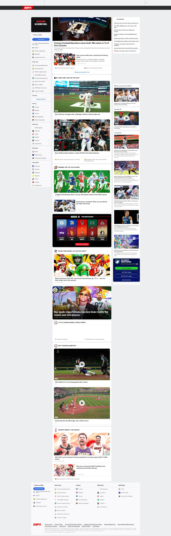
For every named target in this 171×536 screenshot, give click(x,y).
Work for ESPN (86, 526)
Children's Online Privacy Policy (93, 524)
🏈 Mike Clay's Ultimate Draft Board (93, 68)
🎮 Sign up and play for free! (82, 72)
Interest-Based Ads (109, 524)
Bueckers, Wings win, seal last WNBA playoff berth (125, 35)
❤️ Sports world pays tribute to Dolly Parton (125, 51)
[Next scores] (146, 3)
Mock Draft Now (126, 280)
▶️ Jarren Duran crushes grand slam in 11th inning (67, 159)
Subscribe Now (41, 39)
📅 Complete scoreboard (61, 339)
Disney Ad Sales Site (74, 526)
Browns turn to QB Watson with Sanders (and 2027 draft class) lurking (126, 151)
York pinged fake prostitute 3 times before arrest (126, 41)
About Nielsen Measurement (126, 524)
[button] (142, 8)
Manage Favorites (41, 99)
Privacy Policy (59, 524)
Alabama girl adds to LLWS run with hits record (126, 38)
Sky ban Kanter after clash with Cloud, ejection (126, 48)
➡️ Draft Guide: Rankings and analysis (64, 68)
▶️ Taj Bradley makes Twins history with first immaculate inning (95, 160)
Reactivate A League (126, 276)
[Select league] (28, 3)
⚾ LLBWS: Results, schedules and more (94, 339)
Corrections (96, 526)
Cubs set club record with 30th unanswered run (126, 23)
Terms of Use (48, 524)
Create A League (126, 268)
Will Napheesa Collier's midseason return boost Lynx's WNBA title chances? (126, 226)
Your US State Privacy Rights (73, 524)
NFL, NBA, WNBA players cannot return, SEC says (125, 26)
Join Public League (126, 272)
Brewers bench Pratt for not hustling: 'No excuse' (124, 30)
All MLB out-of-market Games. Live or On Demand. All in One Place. (125, 104)
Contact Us (62, 526)
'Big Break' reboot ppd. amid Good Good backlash (124, 44)
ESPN (27, 8)
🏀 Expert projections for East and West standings (67, 479)
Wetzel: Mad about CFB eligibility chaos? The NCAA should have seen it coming (126, 177)
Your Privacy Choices (51, 526)
